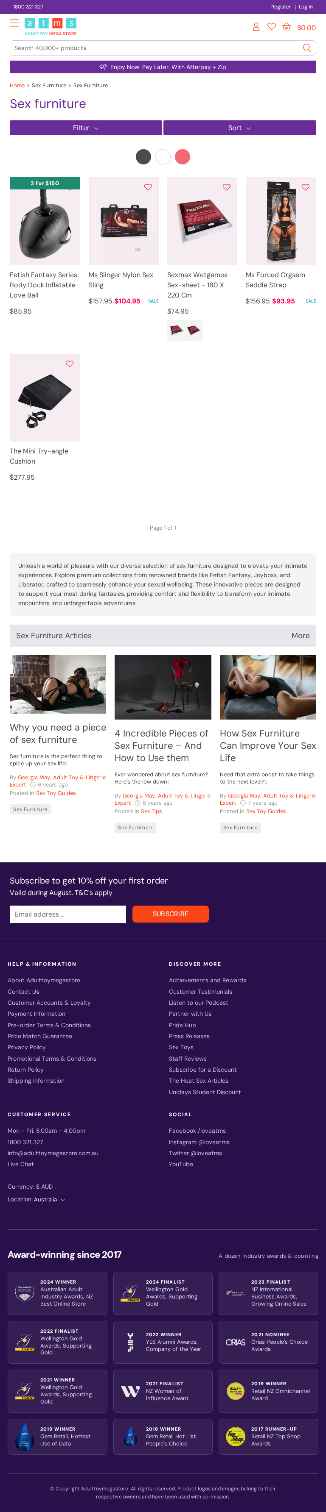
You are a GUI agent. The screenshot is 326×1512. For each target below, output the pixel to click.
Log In (306, 6)
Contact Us (23, 991)
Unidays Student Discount (205, 1092)
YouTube (181, 1164)
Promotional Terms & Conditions (52, 1058)
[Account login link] (257, 28)
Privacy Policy (27, 1047)
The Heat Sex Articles (198, 1080)
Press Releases (189, 1036)
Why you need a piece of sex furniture (58, 733)
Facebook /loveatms (197, 1130)
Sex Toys (181, 1047)
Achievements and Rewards (207, 980)
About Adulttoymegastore (44, 980)
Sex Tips (151, 811)
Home (17, 85)
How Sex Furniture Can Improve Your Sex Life (268, 745)
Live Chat (21, 1164)
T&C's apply (93, 892)
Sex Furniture (30, 809)
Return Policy (26, 1069)
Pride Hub (182, 1025)
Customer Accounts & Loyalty (49, 1002)
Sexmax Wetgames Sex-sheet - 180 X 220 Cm (197, 285)
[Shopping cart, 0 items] (286, 26)
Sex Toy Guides (56, 793)
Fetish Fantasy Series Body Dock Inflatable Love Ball (43, 285)
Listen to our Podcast (198, 1002)
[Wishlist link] (271, 28)
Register (281, 6)
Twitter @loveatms (195, 1153)
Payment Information (36, 1013)
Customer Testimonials (200, 991)
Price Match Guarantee (40, 1036)
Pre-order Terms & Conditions (49, 1025)
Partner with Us (190, 1013)
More (301, 636)
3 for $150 (45, 183)
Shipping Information (36, 1080)
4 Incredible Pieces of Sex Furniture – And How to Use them (161, 745)
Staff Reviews (188, 1058)
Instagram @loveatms (199, 1142)
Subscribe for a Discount (203, 1069)
